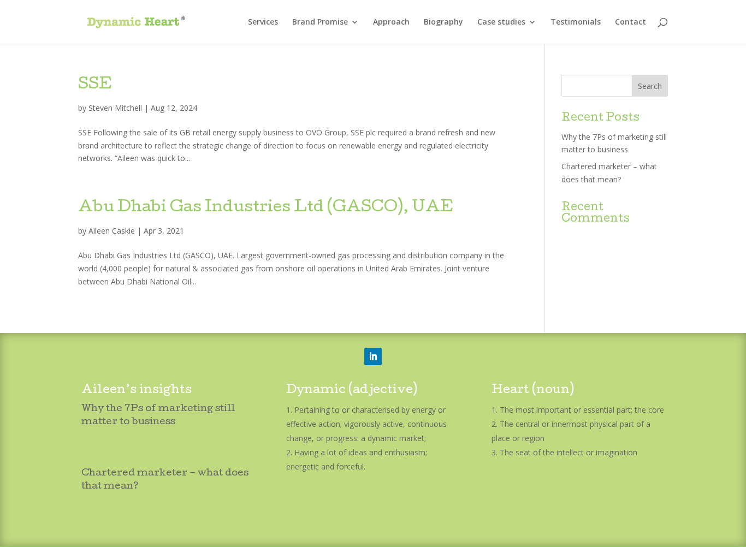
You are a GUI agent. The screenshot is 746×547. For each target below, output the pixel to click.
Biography (443, 22)
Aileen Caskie (111, 230)
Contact (630, 22)
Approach (391, 22)
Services (263, 22)
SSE (95, 85)
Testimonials (575, 22)
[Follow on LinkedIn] (373, 356)
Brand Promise (320, 22)
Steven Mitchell (115, 108)
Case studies (501, 22)
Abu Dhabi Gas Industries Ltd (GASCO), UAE (265, 208)
